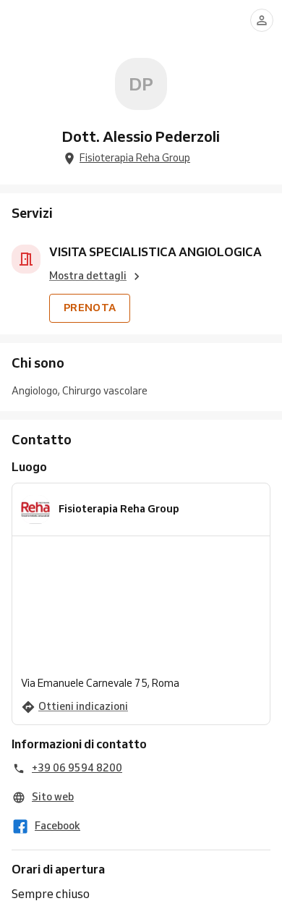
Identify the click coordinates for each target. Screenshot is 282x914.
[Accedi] (261, 20)
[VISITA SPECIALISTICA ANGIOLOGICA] (26, 259)
